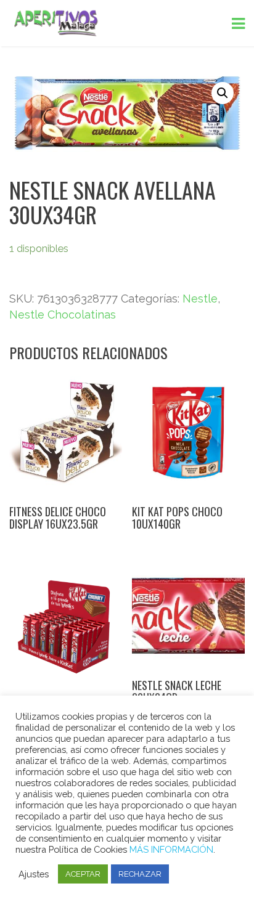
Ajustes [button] (33, 874)
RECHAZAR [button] (140, 874)
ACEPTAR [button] (82, 874)
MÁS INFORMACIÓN (171, 849)
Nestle (200, 298)
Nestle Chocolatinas (62, 314)
